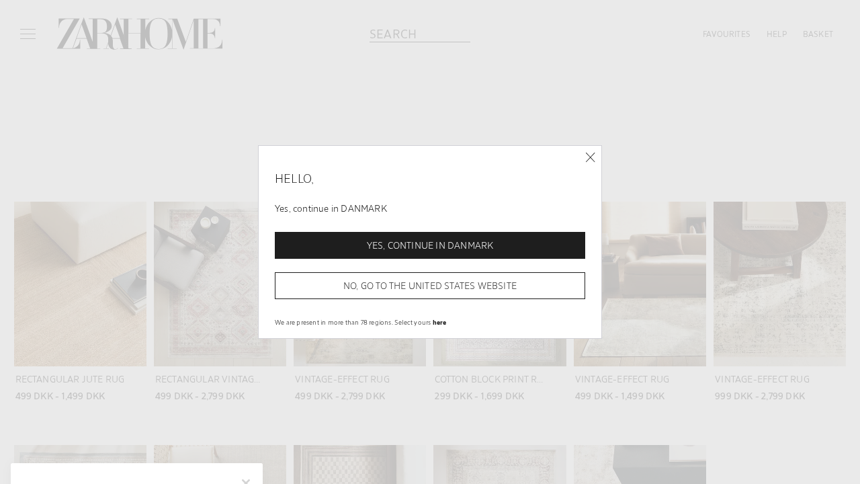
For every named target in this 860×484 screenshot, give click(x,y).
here (440, 322)
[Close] (590, 157)
